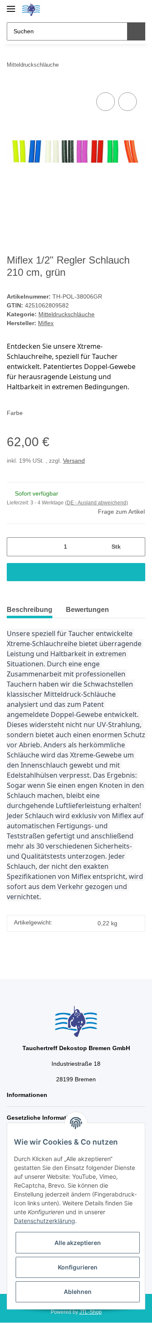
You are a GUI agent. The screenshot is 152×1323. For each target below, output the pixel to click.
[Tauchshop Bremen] (31, 9)
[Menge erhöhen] (136, 547)
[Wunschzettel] (124, 9)
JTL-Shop (90, 1312)
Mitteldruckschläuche (66, 314)
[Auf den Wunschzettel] (127, 101)
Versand (74, 460)
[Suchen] (136, 31)
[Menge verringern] (16, 547)
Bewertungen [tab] (87, 609)
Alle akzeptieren (77, 1242)
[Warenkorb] (138, 9)
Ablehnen (78, 1291)
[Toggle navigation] (11, 5)
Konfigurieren (78, 1267)
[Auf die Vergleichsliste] (105, 101)
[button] (112, 9)
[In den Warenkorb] (76, 572)
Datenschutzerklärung (44, 1220)
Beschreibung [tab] (29, 609)
